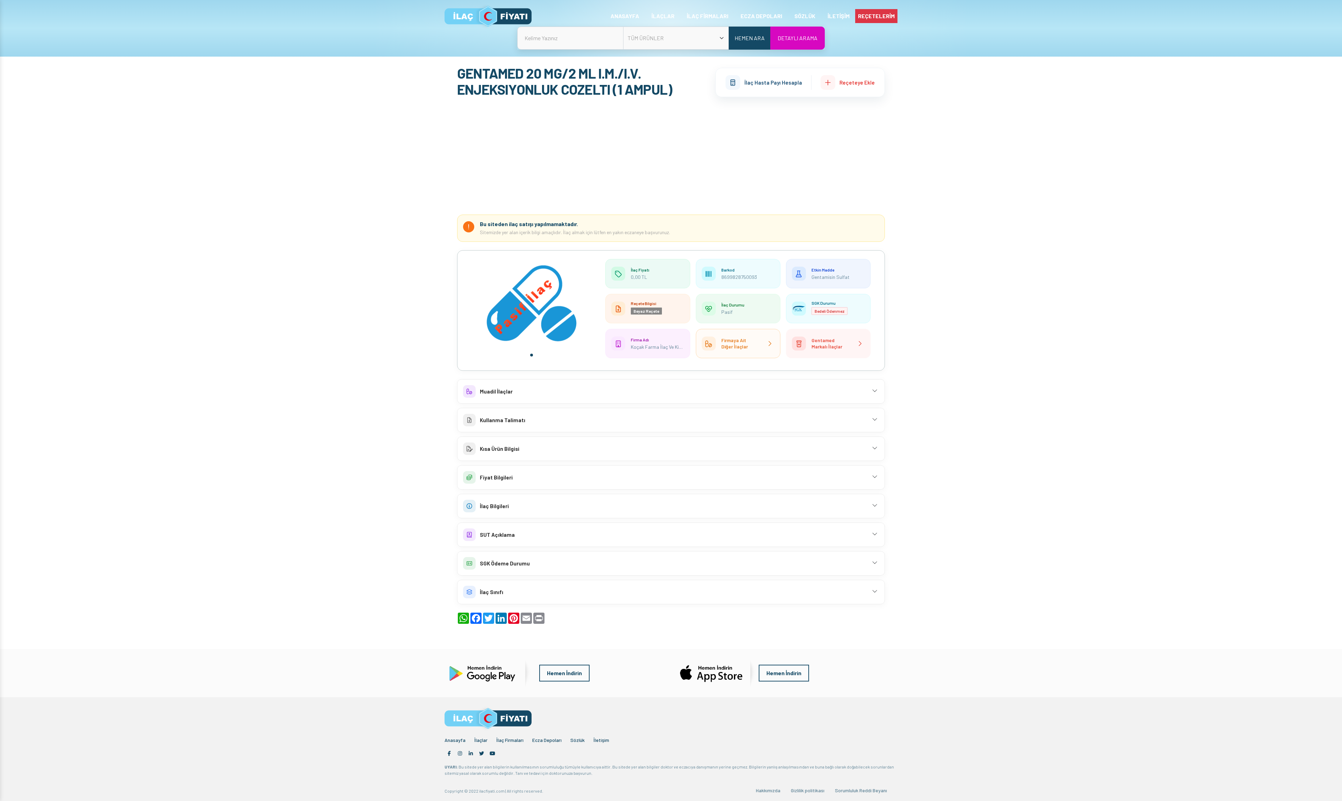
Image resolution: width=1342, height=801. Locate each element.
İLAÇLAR (662, 16)
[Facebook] (449, 753)
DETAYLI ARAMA (797, 38)
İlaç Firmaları (510, 740)
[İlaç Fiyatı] (488, 16)
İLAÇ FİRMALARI (707, 16)
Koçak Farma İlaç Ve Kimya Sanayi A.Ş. (671, 347)
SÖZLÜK (804, 16)
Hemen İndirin (564, 673)
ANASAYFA (625, 16)
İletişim (601, 740)
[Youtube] (492, 753)
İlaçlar (481, 740)
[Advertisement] (671, 157)
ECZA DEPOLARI (761, 16)
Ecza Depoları (547, 740)
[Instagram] (459, 753)
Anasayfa (455, 740)
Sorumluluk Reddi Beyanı (861, 790)
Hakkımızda (768, 790)
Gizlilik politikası (807, 790)
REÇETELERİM (876, 16)
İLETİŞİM (839, 16)
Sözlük (577, 740)
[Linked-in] (470, 753)
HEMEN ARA (750, 38)
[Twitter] (481, 753)
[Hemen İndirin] (482, 672)
